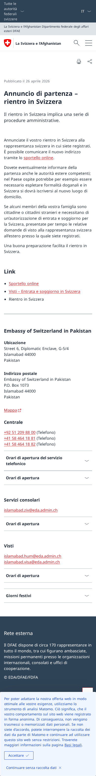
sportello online (38, 157)
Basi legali (73, 745)
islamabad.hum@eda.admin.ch (32, 556)
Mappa (10, 410)
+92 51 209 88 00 (19, 432)
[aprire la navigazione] (88, 43)
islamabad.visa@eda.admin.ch (32, 562)
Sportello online (24, 283)
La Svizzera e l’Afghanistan (38, 43)
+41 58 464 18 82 (19, 444)
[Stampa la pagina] (78, 61)
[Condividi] (89, 61)
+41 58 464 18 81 (19, 438)
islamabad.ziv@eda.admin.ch (31, 510)
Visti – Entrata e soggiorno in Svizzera (44, 291)
